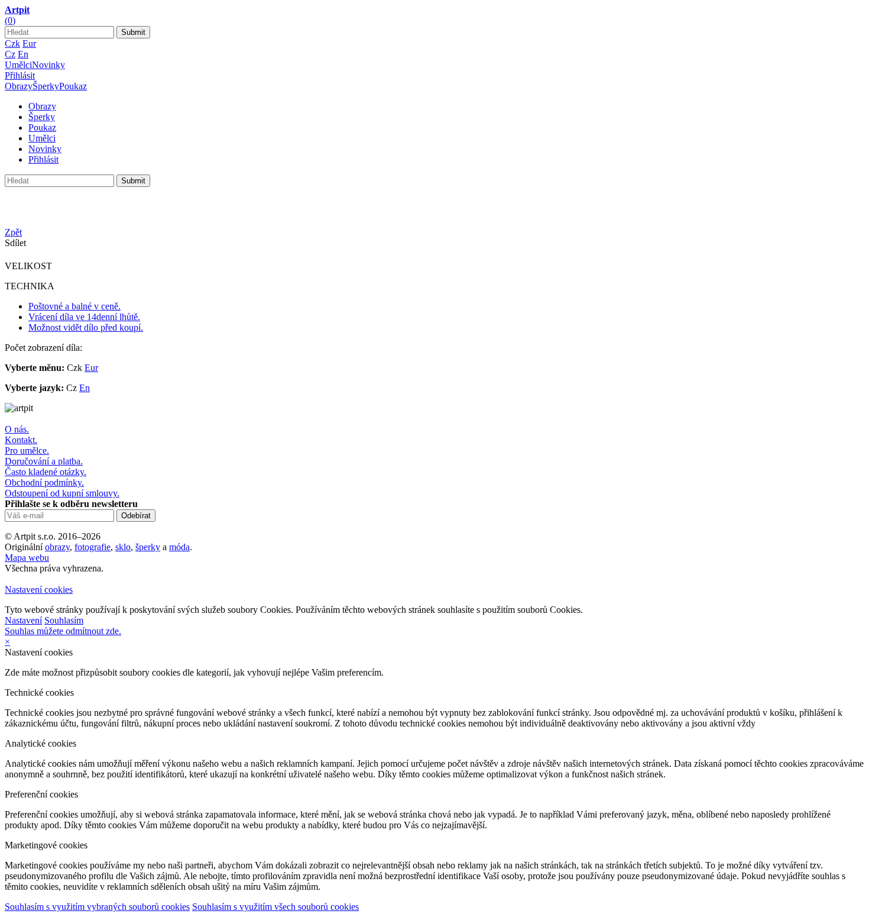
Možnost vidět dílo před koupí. (85, 327)
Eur (29, 43)
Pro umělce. (27, 450)
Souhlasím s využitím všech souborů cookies (275, 907)
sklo (123, 547)
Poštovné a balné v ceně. (74, 306)
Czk (12, 43)
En (23, 54)
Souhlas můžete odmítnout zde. (63, 631)
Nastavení (23, 620)
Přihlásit (20, 75)
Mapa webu (27, 558)
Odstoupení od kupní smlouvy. (62, 493)
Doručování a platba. (44, 461)
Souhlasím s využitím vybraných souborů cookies (97, 907)
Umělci (18, 65)
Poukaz (73, 86)
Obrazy (19, 86)
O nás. (17, 429)
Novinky (48, 65)
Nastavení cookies (39, 590)
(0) (10, 20)
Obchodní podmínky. (44, 482)
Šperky (46, 86)
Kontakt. (21, 440)
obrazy (57, 547)
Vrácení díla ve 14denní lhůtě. (84, 317)
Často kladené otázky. (45, 472)
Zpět (13, 232)
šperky (147, 547)
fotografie (92, 547)
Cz (10, 54)
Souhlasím (63, 620)
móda (179, 547)
